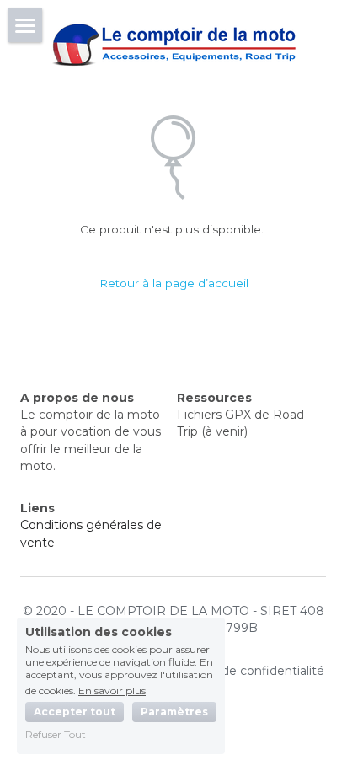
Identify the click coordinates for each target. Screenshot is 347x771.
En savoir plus (112, 690)
